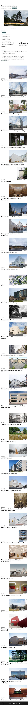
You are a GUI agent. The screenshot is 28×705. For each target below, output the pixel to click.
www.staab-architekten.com (8, 44)
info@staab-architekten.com (7, 42)
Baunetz (14, 8)
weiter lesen (4, 60)
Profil (9, 8)
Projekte (3, 8)
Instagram (3, 46)
